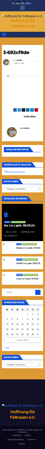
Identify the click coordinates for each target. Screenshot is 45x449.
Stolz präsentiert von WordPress (15, 430)
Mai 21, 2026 (11, 232)
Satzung (22, 444)
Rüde (19, 244)
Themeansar (22, 432)
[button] (41, 34)
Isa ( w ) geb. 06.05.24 (19, 225)
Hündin (7, 222)
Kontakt (27, 435)
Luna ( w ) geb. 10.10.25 (27, 279)
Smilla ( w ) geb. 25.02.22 (28, 263)
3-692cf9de (30, 116)
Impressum (32, 439)
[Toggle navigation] (23, 34)
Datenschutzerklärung (15, 439)
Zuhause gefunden (18, 222)
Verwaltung (16, 435)
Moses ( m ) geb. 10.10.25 (28, 248)
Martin (19, 60)
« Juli (6, 348)
